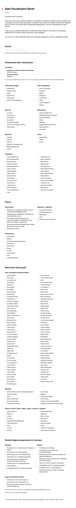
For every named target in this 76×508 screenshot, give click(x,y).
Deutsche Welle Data (45, 113)
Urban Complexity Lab (21, 218)
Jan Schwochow (12, 180)
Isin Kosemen (11, 178)
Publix (42, 425)
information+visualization (18, 222)
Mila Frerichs (44, 161)
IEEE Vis (9, 239)
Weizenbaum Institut (13, 228)
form (32, 32)
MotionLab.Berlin (46, 423)
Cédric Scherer (11, 168)
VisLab (9, 149)
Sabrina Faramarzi (46, 178)
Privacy (61, 499)
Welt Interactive (44, 127)
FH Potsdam (10, 218)
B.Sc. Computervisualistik (24, 468)
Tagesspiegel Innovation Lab (47, 124)
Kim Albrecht (11, 115)
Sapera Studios (11, 91)
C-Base (9, 416)
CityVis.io (10, 139)
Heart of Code (45, 416)
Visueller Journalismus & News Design (52, 403)
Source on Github (50, 499)
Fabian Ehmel (11, 173)
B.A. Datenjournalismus (22, 463)
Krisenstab (42, 95)
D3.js (8, 396)
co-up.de (9, 418)
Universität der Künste (13, 224)
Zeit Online (42, 129)
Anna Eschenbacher (13, 159)
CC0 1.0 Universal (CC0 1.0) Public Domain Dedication (32, 499)
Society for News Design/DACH (50, 401)
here (63, 79)
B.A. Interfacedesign (21, 452)
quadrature (10, 120)
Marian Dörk (24, 220)
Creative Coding (12, 394)
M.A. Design (50, 448)
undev (41, 100)
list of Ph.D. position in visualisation (18, 492)
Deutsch (7, 12)
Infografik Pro (11, 88)
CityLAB (9, 137)
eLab (8, 425)
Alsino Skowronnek (12, 157)
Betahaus (10, 414)
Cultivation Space (12, 423)
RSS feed (15, 53)
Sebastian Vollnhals (46, 185)
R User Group (44, 399)
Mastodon (44, 37)
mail (35, 32)
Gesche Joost (20, 226)
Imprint (57, 499)
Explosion (42, 91)
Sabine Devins (45, 175)
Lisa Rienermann (45, 157)
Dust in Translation (44, 88)
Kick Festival (10, 246)
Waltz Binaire (11, 127)
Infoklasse (13, 466)
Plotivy (41, 142)
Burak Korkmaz (11, 161)
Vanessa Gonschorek (47, 190)
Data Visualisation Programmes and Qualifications (35, 489)
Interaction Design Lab (13, 220)
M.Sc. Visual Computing (54, 467)
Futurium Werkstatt (46, 411)
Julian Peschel (11, 185)
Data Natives (11, 236)
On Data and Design (46, 396)
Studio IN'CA (11, 95)
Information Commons (13, 403)
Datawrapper (43, 137)
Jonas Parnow (11, 183)
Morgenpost (42, 115)
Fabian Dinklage (11, 171)
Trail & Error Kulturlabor (47, 428)
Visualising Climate (12, 258)
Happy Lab (44, 414)
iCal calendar (24, 53)
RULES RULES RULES (47, 173)
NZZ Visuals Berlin (44, 117)
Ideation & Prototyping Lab (15, 144)
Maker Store (44, 418)
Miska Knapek (45, 164)
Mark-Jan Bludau (46, 159)
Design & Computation (57, 463)
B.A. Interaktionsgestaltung (23, 457)
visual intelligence (44, 102)
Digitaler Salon (22, 212)
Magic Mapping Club (13, 146)
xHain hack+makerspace (48, 430)
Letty (8, 192)
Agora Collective (12, 411)
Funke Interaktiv (52, 115)
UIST (8, 255)
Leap (40, 217)
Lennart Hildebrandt (13, 190)
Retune (9, 248)
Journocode (44, 392)
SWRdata (42, 122)
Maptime (43, 394)
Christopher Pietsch (13, 166)
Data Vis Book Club (12, 399)
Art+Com (9, 113)
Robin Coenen (45, 171)
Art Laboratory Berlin (45, 210)
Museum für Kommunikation (47, 219)
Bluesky (41, 32)
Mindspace (44, 421)
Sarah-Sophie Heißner (47, 180)
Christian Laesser (12, 164)
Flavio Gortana (11, 175)
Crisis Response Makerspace (15, 421)
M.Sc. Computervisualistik (57, 465)
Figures (41, 93)
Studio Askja (10, 98)
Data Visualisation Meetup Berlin (34, 24)
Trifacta (41, 139)
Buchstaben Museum (45, 212)
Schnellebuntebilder (13, 122)
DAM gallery (42, 214)
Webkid (41, 105)
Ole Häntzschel (45, 166)
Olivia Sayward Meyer (47, 168)
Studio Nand (43, 98)
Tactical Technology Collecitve (16, 124)
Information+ (11, 243)
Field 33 (9, 142)
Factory (9, 430)
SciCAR (9, 250)
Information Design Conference (16, 241)
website (63, 31)
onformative (10, 117)
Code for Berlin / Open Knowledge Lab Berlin (20, 392)
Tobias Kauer (44, 187)
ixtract (9, 93)
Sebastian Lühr (45, 183)
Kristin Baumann (12, 187)
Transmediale (11, 253)
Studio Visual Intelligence (14, 100)
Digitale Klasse (25, 224)
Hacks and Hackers (12, 401)
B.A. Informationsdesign (23, 454)
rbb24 (41, 120)
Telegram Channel (62, 37)
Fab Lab (9, 428)
